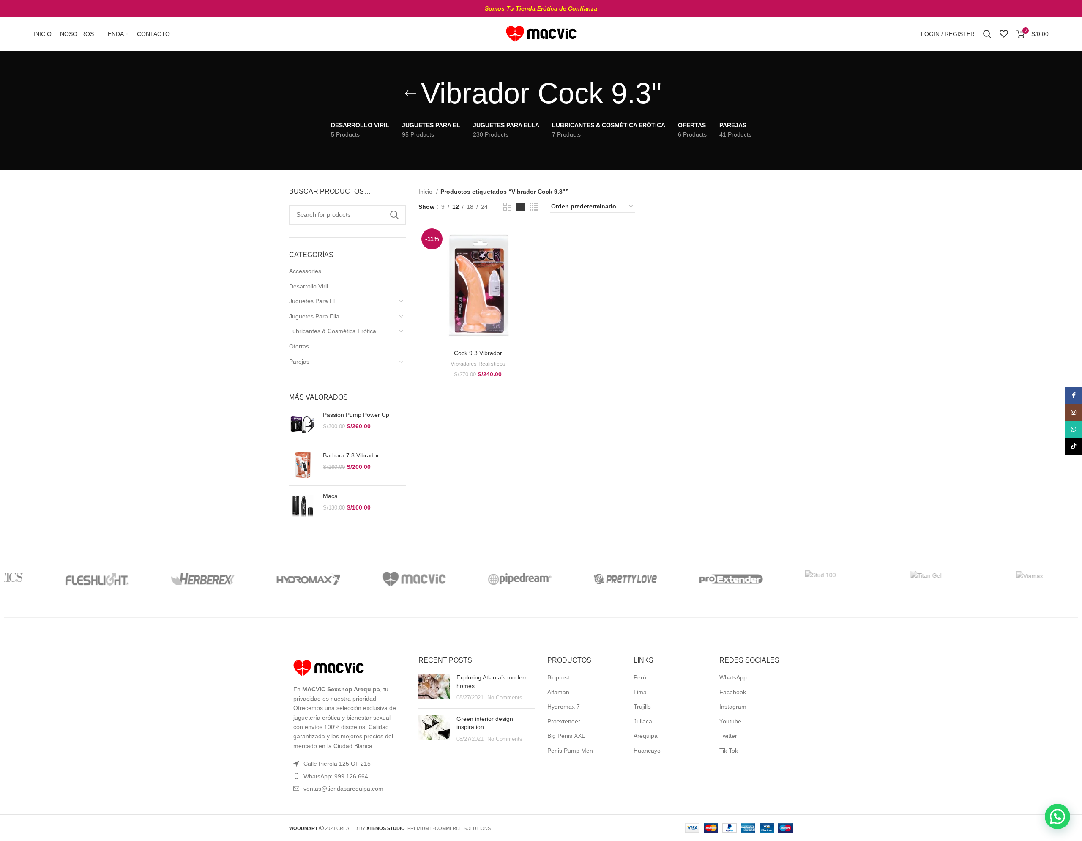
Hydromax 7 (563, 706)
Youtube (730, 721)
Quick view (531, 258)
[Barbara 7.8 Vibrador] (303, 465)
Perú (640, 677)
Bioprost (558, 677)
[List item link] (347, 776)
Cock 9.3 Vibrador (478, 353)
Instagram (732, 706)
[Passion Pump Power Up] (303, 424)
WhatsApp (733, 677)
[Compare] (531, 239)
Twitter (728, 735)
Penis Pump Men (570, 750)
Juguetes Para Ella (314, 316)
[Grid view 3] (520, 207)
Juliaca (643, 721)
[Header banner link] (541, 8)
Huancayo (647, 750)
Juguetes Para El (312, 301)
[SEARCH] (394, 215)
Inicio (426, 191)
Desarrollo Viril (308, 286)
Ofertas (299, 346)
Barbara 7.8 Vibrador (351, 455)
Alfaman (558, 692)
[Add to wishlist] (531, 277)
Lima (640, 692)
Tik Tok (728, 750)
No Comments (504, 698)
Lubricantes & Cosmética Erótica (332, 331)
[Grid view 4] (534, 207)
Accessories (305, 271)
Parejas (299, 361)
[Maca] (303, 506)
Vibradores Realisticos (478, 364)
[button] (1057, 816)
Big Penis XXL (566, 735)
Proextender (563, 721)
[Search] (987, 33)
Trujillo (642, 706)
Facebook (732, 692)
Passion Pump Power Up (356, 414)
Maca (330, 496)
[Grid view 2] (507, 207)
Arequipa (646, 735)
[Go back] (410, 93)
